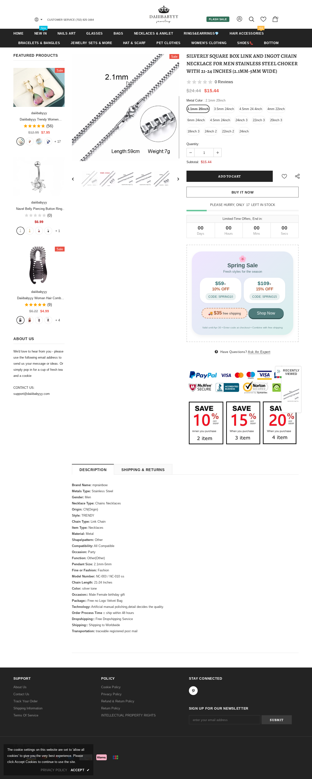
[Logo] (164, 14)
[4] (48, 230)
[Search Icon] (251, 19)
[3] (39, 230)
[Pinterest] (193, 690)
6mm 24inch (196, 120)
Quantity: (192, 144)
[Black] (20, 320)
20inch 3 (276, 120)
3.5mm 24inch (224, 109)
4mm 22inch (276, 109)
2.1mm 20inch (198, 109)
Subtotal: (192, 162)
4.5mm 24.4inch (250, 109)
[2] (29, 230)
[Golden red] (29, 141)
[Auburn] (29, 320)
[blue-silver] (48, 141)
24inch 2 (211, 131)
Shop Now (266, 313)
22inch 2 (228, 131)
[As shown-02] (48, 320)
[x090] (20, 141)
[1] (20, 230)
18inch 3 (193, 131)
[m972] (39, 141)
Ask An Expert (259, 352)
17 (57, 141)
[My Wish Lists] (263, 21)
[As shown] (39, 320)
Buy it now (243, 192)
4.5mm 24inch (220, 120)
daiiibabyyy (39, 113)
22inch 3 (259, 120)
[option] (125, 107)
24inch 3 (241, 120)
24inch (244, 131)
